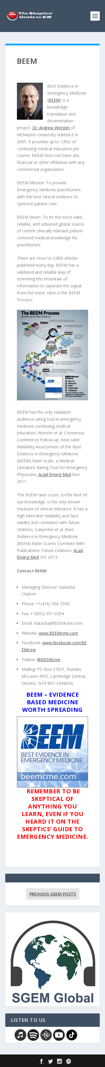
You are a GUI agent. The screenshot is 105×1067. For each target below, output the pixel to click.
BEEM (54, 100)
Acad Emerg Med (54, 474)
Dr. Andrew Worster (51, 127)
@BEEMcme (48, 659)
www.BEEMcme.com (58, 633)
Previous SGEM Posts (52, 894)
